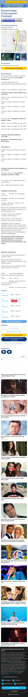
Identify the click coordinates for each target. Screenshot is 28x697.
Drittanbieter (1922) (5, 662)
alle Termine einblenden (14, 321)
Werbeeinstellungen (21, 670)
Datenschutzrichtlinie (5, 674)
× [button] (26, 648)
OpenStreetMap (13, 51)
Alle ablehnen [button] (14, 691)
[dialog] (14, 672)
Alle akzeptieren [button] (14, 687)
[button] (14, 694)
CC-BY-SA (24, 51)
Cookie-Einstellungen (12, 673)
